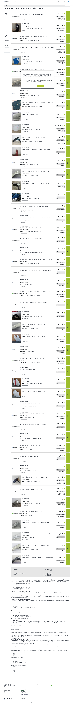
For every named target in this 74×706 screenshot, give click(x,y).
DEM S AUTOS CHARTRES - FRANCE (34, 28)
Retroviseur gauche (16, 570)
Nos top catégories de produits (9, 685)
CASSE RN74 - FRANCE (30, 210)
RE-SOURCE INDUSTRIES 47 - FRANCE (33, 438)
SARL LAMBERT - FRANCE (30, 406)
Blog (5, 686)
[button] (40, 16)
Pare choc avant (15, 569)
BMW (14, 654)
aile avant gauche (39, 595)
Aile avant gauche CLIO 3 (48, 570)
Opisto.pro (23, 698)
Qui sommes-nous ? (7, 684)
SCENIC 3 (15, 671)
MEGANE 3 (15, 669)
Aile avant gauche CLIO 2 (48, 569)
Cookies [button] (22, 690)
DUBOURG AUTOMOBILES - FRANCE (33, 40)
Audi (14, 653)
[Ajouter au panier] (68, 16)
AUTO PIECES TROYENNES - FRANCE (34, 61)
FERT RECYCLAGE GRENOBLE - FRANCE (33, 242)
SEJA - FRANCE (28, 449)
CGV (22, 685)
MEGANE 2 (15, 670)
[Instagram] (14, 698)
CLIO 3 (14, 666)
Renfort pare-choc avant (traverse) (19, 662)
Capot (14, 658)
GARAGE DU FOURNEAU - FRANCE (34, 481)
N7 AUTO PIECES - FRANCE (32, 175)
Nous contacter (7, 692)
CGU (22, 684)
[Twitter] (7, 698)
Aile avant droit (16, 661)
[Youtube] (9, 698)
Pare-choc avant (16, 663)
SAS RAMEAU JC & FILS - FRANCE (34, 198)
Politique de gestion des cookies (26, 689)
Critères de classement (25, 692)
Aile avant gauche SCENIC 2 (48, 573)
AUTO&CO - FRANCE (29, 284)
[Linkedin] (12, 698)
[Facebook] (5, 698)
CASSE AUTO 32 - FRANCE (30, 18)
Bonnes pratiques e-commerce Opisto (27, 686)
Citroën (14, 655)
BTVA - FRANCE (28, 220)
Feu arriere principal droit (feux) (18, 573)
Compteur (14, 574)
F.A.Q (5, 691)
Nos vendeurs (6, 689)
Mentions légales (24, 691)
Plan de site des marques (8, 695)
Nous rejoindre (7, 690)
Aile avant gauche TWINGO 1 (48, 574)
